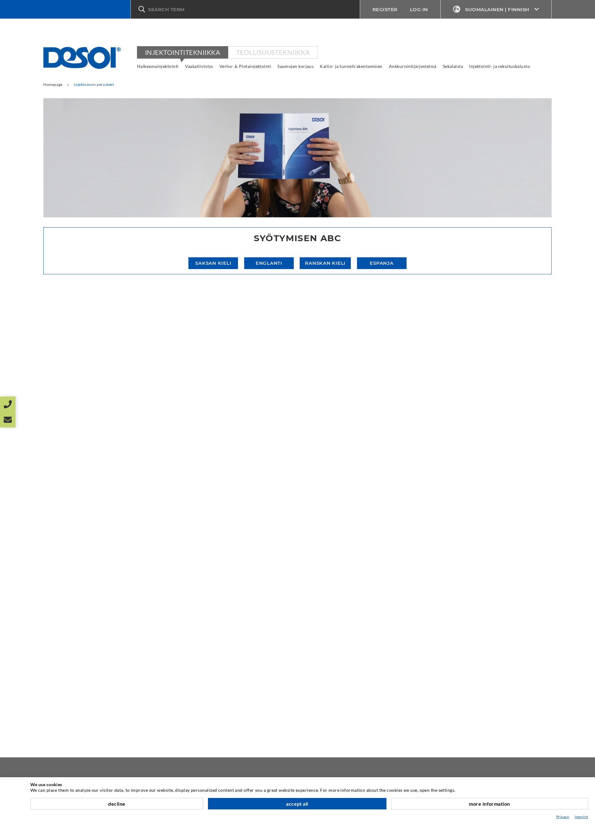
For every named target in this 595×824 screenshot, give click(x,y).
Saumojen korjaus (295, 66)
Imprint (581, 816)
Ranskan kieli (325, 263)
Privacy (562, 816)
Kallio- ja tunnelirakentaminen (351, 66)
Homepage (53, 84)
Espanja (381, 263)
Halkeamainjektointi (158, 66)
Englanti (269, 263)
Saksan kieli (213, 263)
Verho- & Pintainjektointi (245, 66)
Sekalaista (453, 66)
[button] (245, 9)
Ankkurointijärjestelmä (413, 66)
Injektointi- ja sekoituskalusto (499, 66)
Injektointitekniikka (182, 52)
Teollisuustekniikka (273, 52)
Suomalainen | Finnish (497, 9)
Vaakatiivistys (199, 66)
